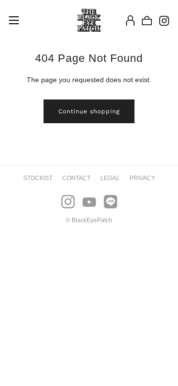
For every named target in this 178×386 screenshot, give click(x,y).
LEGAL (110, 178)
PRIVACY (142, 178)
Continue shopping (89, 111)
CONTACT (76, 178)
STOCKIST (37, 178)
